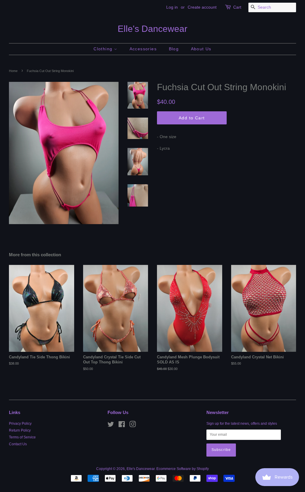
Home (13, 71)
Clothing (104, 48)
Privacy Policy (20, 423)
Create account (202, 7)
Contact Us (18, 444)
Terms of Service (22, 437)
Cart (237, 7)
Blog (174, 48)
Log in (172, 7)
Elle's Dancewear (152, 29)
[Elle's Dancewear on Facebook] (121, 426)
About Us (201, 48)
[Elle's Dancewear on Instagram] (132, 426)
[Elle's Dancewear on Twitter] (111, 426)
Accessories (143, 48)
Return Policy (20, 430)
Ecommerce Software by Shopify (182, 469)
